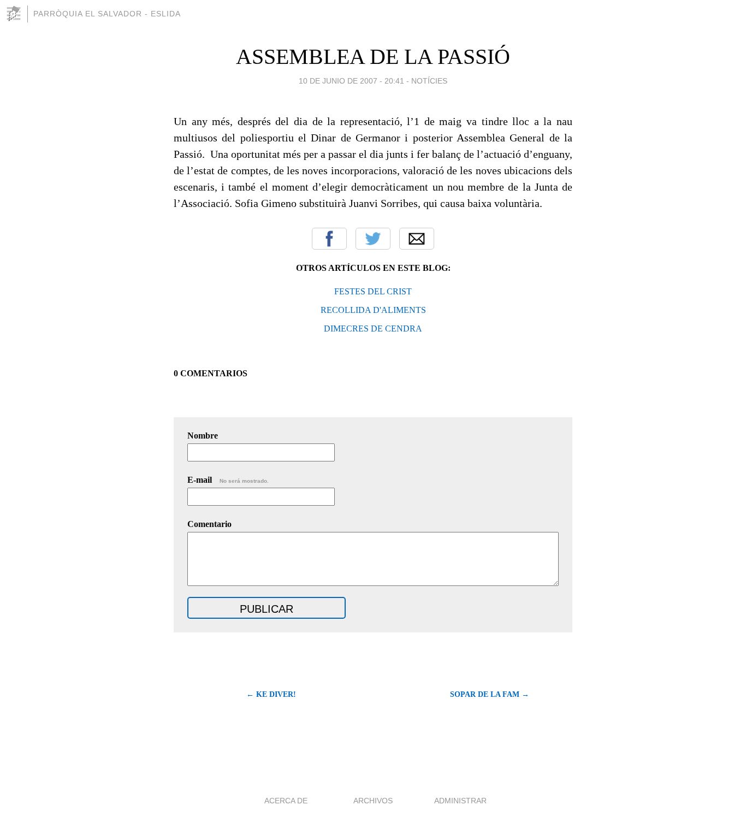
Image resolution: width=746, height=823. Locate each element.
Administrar (460, 800)
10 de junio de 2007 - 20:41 (351, 80)
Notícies (429, 80)
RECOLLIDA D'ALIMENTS (373, 310)
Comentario (209, 524)
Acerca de (285, 800)
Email (416, 239)
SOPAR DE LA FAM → (489, 694)
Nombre (202, 435)
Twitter (373, 239)
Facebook (329, 239)
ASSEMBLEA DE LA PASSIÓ (373, 56)
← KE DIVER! (271, 694)
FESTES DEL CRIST (373, 291)
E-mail (228, 479)
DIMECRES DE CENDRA (373, 328)
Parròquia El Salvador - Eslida (107, 13)
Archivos (373, 800)
